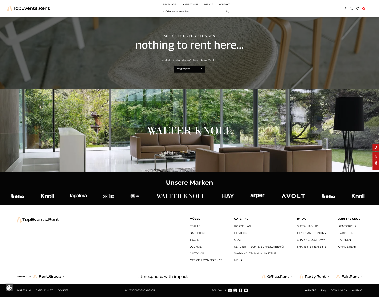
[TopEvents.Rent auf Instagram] (235, 290)
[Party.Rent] (314, 276)
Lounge (196, 246)
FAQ (323, 290)
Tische (195, 239)
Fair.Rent (345, 239)
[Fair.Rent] (349, 276)
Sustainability (308, 226)
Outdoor (197, 253)
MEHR (238, 260)
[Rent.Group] (48, 276)
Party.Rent (346, 233)
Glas (237, 239)
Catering (241, 218)
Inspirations (190, 4)
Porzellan (242, 226)
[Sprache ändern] (364, 9)
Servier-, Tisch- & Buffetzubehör (259, 246)
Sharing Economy (311, 239)
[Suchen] (227, 11)
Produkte (169, 4)
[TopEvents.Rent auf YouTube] (246, 290)
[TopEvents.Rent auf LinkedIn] (230, 290)
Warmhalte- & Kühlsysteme (255, 253)
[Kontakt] (375, 147)
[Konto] (346, 9)
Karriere (310, 290)
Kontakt (224, 4)
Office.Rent (347, 246)
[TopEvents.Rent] (28, 8)
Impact (208, 4)
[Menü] (370, 9)
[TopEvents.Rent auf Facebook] (240, 290)
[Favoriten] (358, 9)
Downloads (339, 290)
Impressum (24, 290)
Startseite (183, 69)
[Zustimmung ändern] (9, 287)
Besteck (240, 233)
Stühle (195, 226)
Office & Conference (206, 260)
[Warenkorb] (352, 9)
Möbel (195, 218)
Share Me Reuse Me (311, 246)
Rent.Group (347, 226)
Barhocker (199, 233)
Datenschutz (44, 290)
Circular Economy (311, 233)
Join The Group (350, 218)
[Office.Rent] (277, 276)
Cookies (63, 290)
